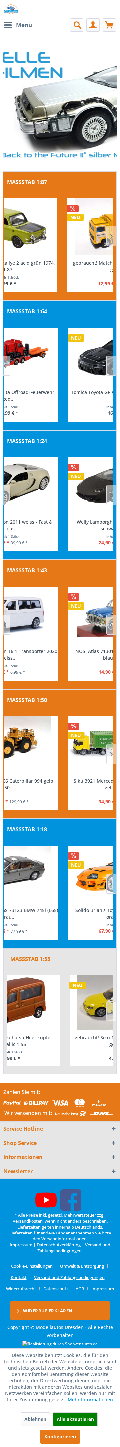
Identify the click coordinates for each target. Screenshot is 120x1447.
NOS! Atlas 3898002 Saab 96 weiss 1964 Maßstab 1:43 (58, 654)
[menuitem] (17, 25)
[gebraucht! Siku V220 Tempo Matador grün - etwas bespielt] (60, 1002)
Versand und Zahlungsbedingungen (73, 1248)
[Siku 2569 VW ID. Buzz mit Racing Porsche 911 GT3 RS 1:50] (58, 744)
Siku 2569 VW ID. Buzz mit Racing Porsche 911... (58, 784)
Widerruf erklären (47, 1311)
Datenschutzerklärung (59, 1245)
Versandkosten (28, 1221)
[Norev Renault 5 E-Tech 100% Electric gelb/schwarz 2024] (58, 356)
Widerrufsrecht (21, 1289)
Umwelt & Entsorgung (82, 1266)
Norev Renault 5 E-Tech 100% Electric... (58, 392)
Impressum (21, 1245)
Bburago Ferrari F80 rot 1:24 (58, 522)
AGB (80, 1289)
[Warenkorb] (109, 25)
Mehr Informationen (90, 1399)
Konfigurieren (60, 1436)
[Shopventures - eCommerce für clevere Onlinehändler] (60, 1344)
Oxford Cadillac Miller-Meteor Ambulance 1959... (58, 266)
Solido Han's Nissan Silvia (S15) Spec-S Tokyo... (58, 913)
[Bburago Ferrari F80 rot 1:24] (58, 485)
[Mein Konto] (93, 25)
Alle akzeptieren (75, 1419)
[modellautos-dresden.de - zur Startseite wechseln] (11, 9)
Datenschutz (55, 1289)
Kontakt (19, 1277)
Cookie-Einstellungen (32, 1266)
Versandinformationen (64, 1239)
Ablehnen (35, 1419)
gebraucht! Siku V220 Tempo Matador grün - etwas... (60, 1040)
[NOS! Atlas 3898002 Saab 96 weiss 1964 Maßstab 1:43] (58, 615)
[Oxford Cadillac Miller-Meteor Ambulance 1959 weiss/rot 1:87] (58, 226)
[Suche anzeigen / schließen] (76, 25)
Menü (24, 25)
